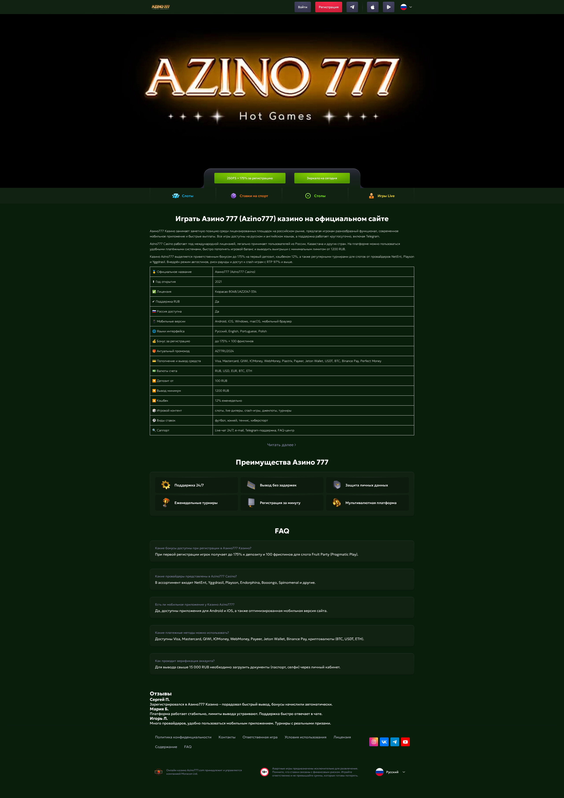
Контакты (227, 737)
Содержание (166, 746)
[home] (161, 7)
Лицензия (342, 737)
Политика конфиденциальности (183, 737)
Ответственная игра (260, 737)
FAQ (187, 746)
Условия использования (306, 737)
